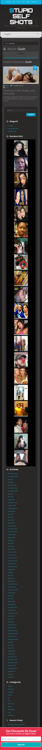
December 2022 (12, 529)
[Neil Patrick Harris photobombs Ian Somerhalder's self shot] (21, 311)
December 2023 (12, 502)
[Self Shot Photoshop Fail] (21, 262)
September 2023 (13, 508)
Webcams (11, 715)
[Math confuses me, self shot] (21, 327)
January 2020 (12, 604)
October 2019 (12, 610)
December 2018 (12, 630)
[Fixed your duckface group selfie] (21, 376)
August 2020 (11, 593)
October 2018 (12, 636)
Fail (14, 2)
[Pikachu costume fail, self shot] (21, 409)
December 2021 (12, 558)
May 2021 (10, 575)
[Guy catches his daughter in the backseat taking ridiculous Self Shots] (21, 457)
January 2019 (12, 628)
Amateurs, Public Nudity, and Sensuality (19, 92)
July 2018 (10, 642)
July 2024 (10, 494)
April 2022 (11, 546)
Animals (10, 686)
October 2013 (12, 665)
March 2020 (11, 601)
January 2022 (12, 555)
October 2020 (12, 587)
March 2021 (11, 578)
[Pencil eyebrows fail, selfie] (21, 229)
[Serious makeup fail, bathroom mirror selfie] (21, 295)
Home (6, 43)
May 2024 (10, 497)
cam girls (10, 125)
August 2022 (11, 537)
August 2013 (11, 671)
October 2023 (12, 505)
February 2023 (12, 526)
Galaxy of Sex (12, 131)
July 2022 (10, 540)
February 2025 (12, 485)
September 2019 (13, 613)
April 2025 (11, 482)
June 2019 (11, 619)
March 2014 (11, 654)
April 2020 (11, 598)
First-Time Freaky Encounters (16, 724)
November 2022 (12, 532)
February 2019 (12, 625)
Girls (18, 2)
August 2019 (11, 616)
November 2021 (12, 561)
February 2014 (12, 657)
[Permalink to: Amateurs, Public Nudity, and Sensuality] (21, 75)
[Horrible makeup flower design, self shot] (21, 180)
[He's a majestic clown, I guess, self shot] (21, 360)
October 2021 (12, 564)
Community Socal (13, 128)
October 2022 (12, 534)
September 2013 (13, 668)
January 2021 (12, 581)
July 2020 (10, 596)
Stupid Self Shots (21, 16)
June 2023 (11, 514)
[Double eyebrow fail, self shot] (21, 425)
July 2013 (10, 674)
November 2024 (12, 488)
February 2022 (12, 552)
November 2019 (12, 607)
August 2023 (11, 511)
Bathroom (11, 689)
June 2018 (11, 645)
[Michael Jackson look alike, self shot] (21, 392)
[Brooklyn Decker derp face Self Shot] (21, 164)
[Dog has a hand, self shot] (21, 343)
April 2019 (11, 622)
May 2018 (10, 648)
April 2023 (11, 520)
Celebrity (8, 2)
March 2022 (11, 549)
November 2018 (12, 633)
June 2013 (11, 677)
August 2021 (11, 569)
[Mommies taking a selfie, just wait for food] (21, 278)
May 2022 (10, 543)
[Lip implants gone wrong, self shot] (21, 148)
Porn (7, 88)
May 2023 (10, 517)
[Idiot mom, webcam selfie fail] (21, 246)
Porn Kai (34, 2)
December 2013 (12, 660)
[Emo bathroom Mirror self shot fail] (21, 441)
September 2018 (13, 639)
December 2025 (12, 473)
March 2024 (11, 500)
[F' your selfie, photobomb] (21, 213)
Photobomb (11, 709)
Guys (23, 2)
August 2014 (11, 651)
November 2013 (12, 662)
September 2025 (13, 476)
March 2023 (11, 523)
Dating (10, 695)
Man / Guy (11, 704)
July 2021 (10, 572)
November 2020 (12, 584)
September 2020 (13, 590)
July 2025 (10, 479)
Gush (7, 85)
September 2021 (13, 566)
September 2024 (13, 491)
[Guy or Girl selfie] (21, 197)
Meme (28, 2)
